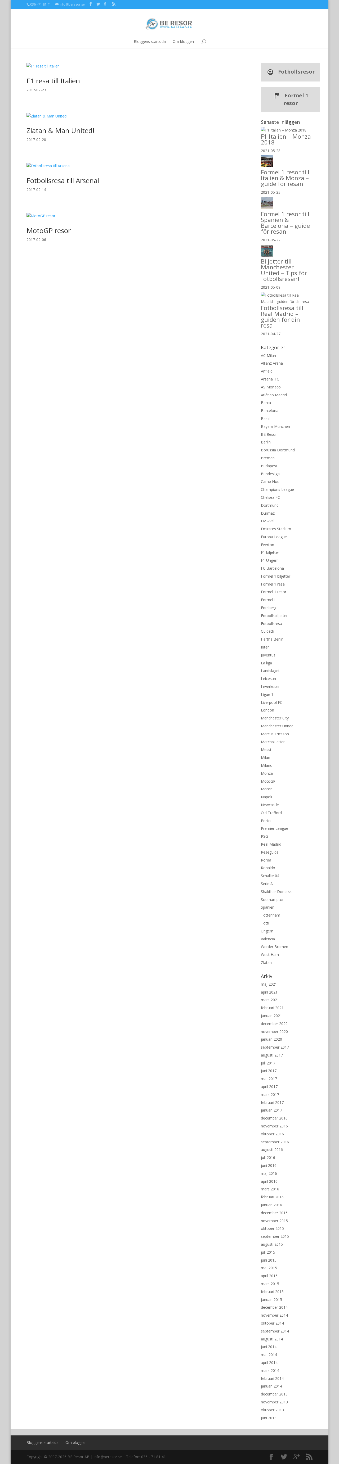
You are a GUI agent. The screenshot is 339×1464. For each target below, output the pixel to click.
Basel (265, 418)
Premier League (274, 828)
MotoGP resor (48, 230)
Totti (265, 923)
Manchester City (275, 717)
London (267, 710)
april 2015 (269, 1275)
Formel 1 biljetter (275, 576)
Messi (266, 749)
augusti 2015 (272, 1244)
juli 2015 (268, 1252)
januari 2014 (271, 1386)
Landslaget (270, 670)
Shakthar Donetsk (276, 891)
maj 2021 (269, 984)
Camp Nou (270, 481)
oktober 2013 (272, 1409)
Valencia (268, 938)
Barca (266, 402)
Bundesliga (270, 473)
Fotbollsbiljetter (274, 615)
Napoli (266, 796)
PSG (264, 836)
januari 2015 (271, 1299)
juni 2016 (268, 1165)
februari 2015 (272, 1291)
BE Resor (269, 434)
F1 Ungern (270, 560)
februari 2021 (272, 1007)
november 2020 (274, 1031)
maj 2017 (269, 1078)
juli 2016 (268, 1157)
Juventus (268, 655)
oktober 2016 (272, 1133)
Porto (266, 820)
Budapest (269, 465)
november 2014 (274, 1315)
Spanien (267, 907)
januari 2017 (271, 1110)
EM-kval (267, 520)
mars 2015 (270, 1283)
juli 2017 (268, 1063)
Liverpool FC (271, 702)
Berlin (266, 442)
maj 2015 (269, 1267)
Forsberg (268, 607)
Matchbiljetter (273, 741)
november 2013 (274, 1401)
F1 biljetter (270, 552)
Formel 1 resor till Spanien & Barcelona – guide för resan (285, 222)
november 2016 (274, 1125)
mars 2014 (270, 1370)
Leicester (268, 678)
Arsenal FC (270, 379)
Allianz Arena (272, 363)
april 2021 (269, 992)
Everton (267, 544)
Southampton (272, 899)
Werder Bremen (274, 946)
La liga (266, 662)
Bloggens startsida (150, 41)
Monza (267, 773)
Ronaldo (268, 867)
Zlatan (266, 962)
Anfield (267, 371)
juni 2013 (268, 1417)
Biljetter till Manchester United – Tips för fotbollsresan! (284, 270)
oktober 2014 (272, 1323)
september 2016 (275, 1141)
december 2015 (274, 1212)
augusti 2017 (272, 1055)
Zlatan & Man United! (60, 130)
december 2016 (274, 1118)
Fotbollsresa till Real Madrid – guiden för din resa (282, 316)
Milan (265, 757)
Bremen (268, 457)
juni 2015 (268, 1260)
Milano (267, 765)
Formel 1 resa (273, 584)
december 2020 (274, 1023)
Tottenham (270, 915)
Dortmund (270, 505)
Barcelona (269, 410)
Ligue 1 (267, 694)
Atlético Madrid (274, 394)
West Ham (270, 954)
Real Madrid (271, 844)
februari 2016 (272, 1196)
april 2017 (269, 1086)
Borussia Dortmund (278, 449)
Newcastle (270, 804)
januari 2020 (271, 1039)
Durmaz (268, 513)
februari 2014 (272, 1378)
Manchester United (277, 725)
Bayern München (275, 426)
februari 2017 (272, 1102)
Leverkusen (270, 686)
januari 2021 (271, 1015)
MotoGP (268, 781)
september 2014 (275, 1331)
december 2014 (274, 1307)
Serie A (267, 883)
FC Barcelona (272, 568)
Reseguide (270, 852)
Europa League (274, 536)
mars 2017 (270, 1094)
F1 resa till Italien (53, 80)
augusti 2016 (272, 1149)
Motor (266, 788)
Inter (265, 647)
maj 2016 (269, 1173)
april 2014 (269, 1362)
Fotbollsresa (271, 623)
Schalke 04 (270, 875)
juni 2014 (268, 1346)
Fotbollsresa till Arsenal (62, 180)
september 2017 (275, 1047)
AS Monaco (271, 386)
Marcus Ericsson (275, 733)
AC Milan (268, 355)
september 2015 (275, 1236)
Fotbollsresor (296, 71)
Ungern (267, 930)
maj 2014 (269, 1354)
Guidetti (267, 631)
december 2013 (274, 1394)
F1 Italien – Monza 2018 (286, 139)
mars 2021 (270, 999)
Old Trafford (271, 812)
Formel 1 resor (295, 99)
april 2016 (269, 1181)
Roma (266, 860)
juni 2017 (268, 1070)
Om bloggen (183, 41)
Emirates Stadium (276, 528)
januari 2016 (271, 1204)
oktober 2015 (272, 1228)
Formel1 (268, 599)
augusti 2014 (272, 1338)
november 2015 (274, 1220)
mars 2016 (270, 1188)
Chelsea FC (270, 497)
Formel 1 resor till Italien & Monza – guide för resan (285, 178)
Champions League (277, 489)
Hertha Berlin (272, 639)
